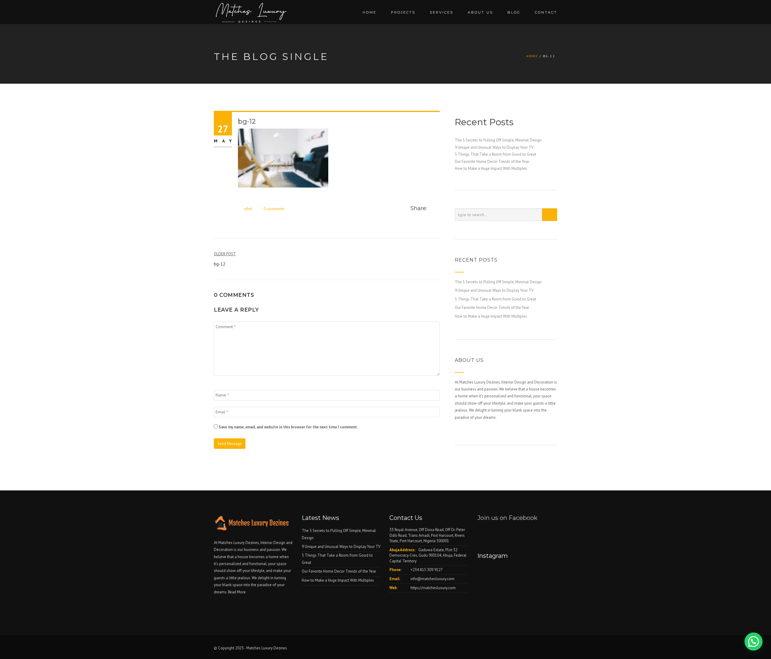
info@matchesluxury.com (432, 578)
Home (369, 12)
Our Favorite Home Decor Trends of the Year (492, 161)
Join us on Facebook (507, 517)
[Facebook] (431, 209)
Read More (237, 592)
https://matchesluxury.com (433, 587)
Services (441, 12)
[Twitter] (438, 209)
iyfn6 (248, 208)
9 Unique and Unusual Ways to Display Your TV (494, 147)
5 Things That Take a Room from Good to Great (495, 154)
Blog (513, 12)
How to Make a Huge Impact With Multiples (491, 168)
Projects (403, 12)
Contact (546, 12)
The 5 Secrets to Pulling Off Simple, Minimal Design (498, 140)
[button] (753, 642)
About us (480, 12)
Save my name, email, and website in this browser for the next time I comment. (288, 427)
